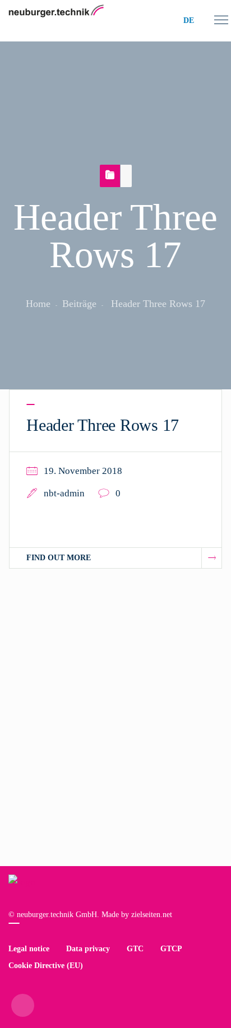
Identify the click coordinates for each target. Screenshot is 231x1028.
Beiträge (79, 303)
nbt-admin (64, 493)
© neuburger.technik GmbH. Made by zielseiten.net (90, 914)
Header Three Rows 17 (102, 425)
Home (38, 303)
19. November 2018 (83, 471)
